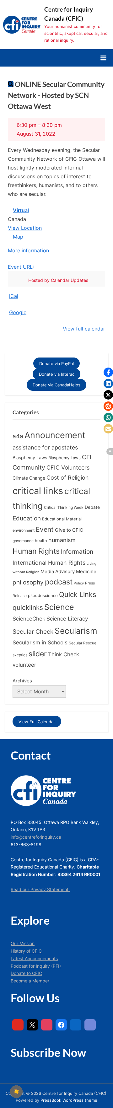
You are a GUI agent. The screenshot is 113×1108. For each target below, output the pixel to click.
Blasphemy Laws (30, 457)
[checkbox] (16, 1091)
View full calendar (84, 328)
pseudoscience (43, 595)
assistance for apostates (45, 447)
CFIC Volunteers (67, 467)
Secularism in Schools (40, 642)
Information (77, 551)
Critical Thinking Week (63, 507)
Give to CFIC (69, 530)
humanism (62, 539)
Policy (79, 583)
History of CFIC (26, 951)
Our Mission (23, 943)
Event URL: (21, 267)
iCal (13, 296)
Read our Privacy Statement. (40, 889)
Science (59, 607)
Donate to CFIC (26, 973)
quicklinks (28, 607)
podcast (59, 582)
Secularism (76, 631)
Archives (22, 681)
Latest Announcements (34, 958)
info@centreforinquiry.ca (36, 837)
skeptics (20, 655)
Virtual (21, 210)
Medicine (86, 571)
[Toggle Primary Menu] (103, 57)
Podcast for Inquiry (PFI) (36, 966)
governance (23, 541)
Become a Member (30, 980)
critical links (38, 490)
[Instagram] (47, 1025)
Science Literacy (67, 618)
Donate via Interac (56, 374)
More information (28, 250)
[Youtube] (18, 1025)
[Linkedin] (75, 1025)
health (41, 540)
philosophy (28, 582)
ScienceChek (29, 618)
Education (27, 518)
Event (45, 529)
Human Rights (36, 551)
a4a (18, 436)
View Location (25, 228)
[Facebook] (61, 1025)
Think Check (63, 654)
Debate (92, 507)
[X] (32, 1025)
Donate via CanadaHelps (56, 384)
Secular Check (33, 631)
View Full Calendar (37, 721)
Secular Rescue (82, 643)
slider (38, 653)
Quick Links (77, 594)
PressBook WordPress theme (68, 1100)
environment (24, 530)
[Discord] (90, 1025)
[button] (108, 372)
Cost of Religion (67, 477)
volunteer (24, 664)
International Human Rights (49, 562)
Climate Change (29, 478)
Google (17, 312)
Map (15, 237)
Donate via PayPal (56, 363)
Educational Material (62, 518)
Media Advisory (57, 571)
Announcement (54, 435)
